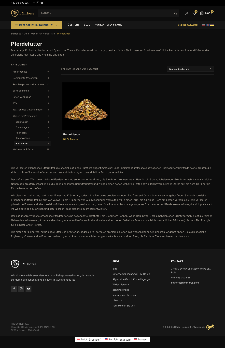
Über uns (73, 24)
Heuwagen (32, 132)
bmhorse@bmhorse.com (185, 282)
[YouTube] (42, 2)
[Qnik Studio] (210, 327)
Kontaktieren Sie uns (108, 24)
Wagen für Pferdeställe (43, 33)
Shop (26, 33)
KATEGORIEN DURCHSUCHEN (36, 25)
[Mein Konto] (186, 13)
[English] (208, 25)
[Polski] (203, 25)
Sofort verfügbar (31, 96)
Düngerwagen (32, 138)
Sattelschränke (31, 90)
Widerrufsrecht (120, 284)
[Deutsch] (212, 25)
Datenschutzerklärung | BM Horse (131, 273)
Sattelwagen (32, 122)
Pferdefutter (32, 143)
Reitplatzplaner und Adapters (31, 84)
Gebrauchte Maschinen (31, 77)
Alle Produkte (31, 71)
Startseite (16, 33)
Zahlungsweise (120, 289)
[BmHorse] (22, 13)
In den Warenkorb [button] (86, 145)
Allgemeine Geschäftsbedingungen (131, 279)
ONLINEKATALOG (188, 25)
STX (31, 103)
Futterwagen (32, 127)
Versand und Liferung (124, 295)
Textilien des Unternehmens (31, 109)
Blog (87, 24)
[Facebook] (34, 2)
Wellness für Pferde (31, 149)
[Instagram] (38, 2)
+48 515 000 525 (20, 2)
